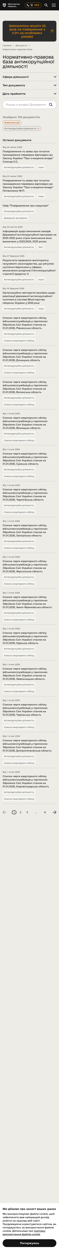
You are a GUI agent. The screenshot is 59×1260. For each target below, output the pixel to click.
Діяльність (21, 45)
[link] (5, 812)
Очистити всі (12, 122)
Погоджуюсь (29, 1243)
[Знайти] (50, 104)
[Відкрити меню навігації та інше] (53, 5)
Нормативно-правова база (17, 49)
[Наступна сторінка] (54, 812)
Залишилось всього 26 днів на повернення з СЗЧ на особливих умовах (27, 31)
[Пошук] (46, 5)
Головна (7, 45)
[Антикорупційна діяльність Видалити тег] (38, 128)
